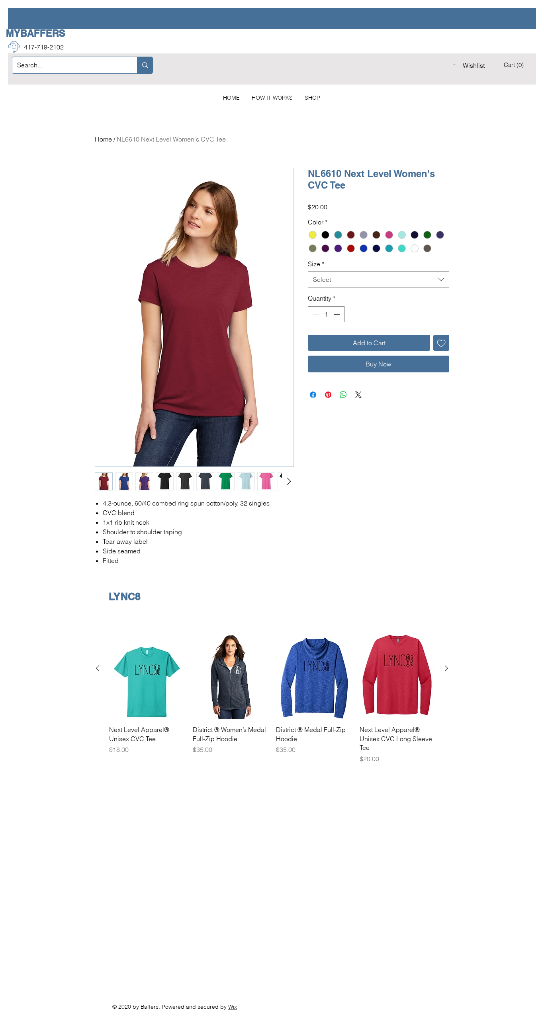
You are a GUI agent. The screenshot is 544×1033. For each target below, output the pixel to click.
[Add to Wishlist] (441, 343)
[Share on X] (358, 394)
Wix (232, 1006)
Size (316, 264)
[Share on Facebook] (313, 394)
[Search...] (145, 65)
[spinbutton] (326, 314)
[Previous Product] (97, 668)
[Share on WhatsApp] (343, 394)
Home (103, 139)
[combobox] (378, 279)
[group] (272, 691)
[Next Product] (446, 668)
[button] (515, 65)
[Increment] (337, 314)
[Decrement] (314, 314)
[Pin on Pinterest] (328, 394)
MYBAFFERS (35, 33)
